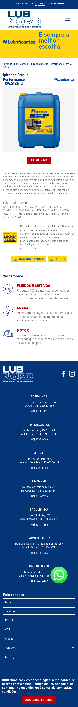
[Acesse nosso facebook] (63, 374)
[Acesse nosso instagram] (72, 374)
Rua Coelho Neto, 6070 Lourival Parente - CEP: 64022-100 (39, 460)
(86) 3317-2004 (39, 496)
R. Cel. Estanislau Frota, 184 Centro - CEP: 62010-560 (39, 403)
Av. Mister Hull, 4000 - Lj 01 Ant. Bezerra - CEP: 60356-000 (39, 432)
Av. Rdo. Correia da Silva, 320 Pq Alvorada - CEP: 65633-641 (39, 488)
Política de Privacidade (49, 684)
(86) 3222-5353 (39, 467)
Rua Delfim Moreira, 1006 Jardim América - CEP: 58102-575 (39, 573)
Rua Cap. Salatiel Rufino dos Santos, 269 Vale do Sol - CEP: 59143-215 (39, 545)
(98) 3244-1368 (39, 524)
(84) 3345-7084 (39, 552)
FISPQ (60, 259)
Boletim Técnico (31, 259)
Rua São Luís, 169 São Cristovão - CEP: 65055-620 (39, 516)
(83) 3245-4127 (39, 581)
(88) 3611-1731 (39, 411)
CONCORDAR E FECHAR (39, 700)
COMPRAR (39, 160)
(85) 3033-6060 (39, 439)
